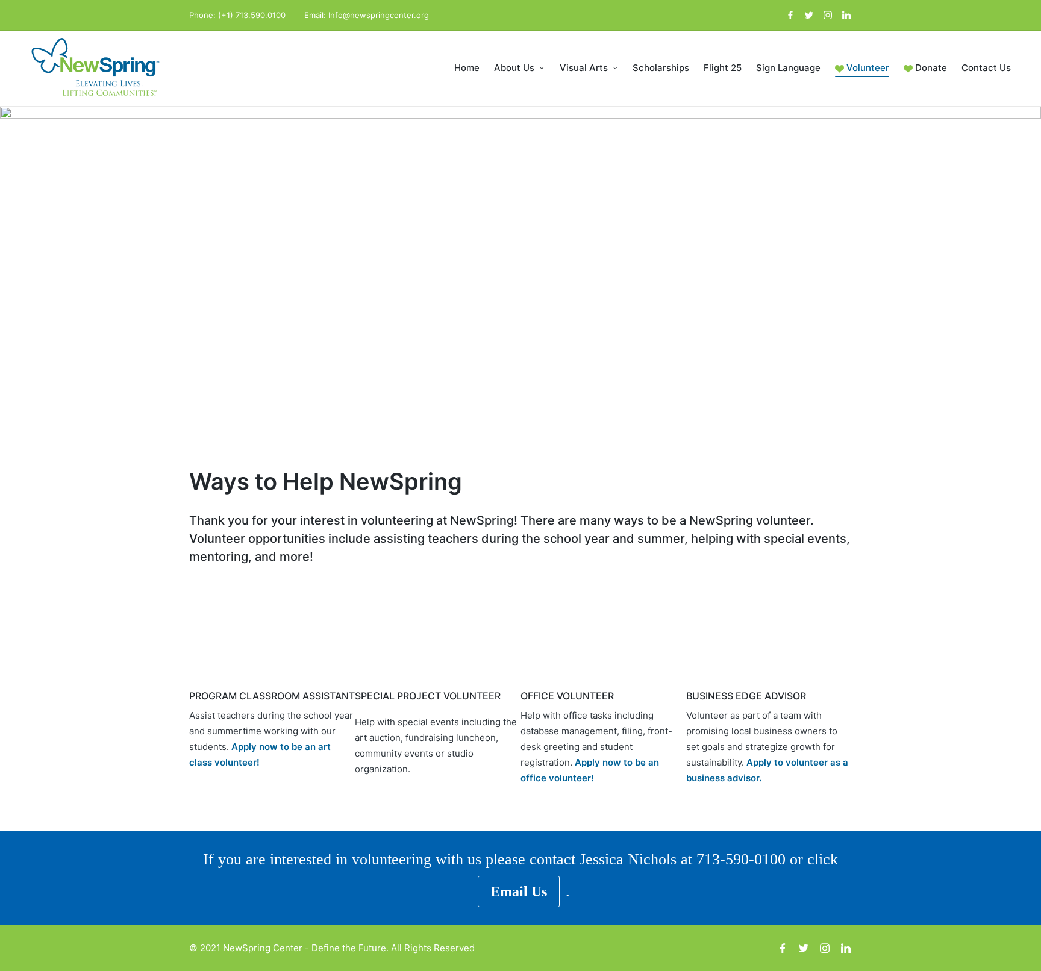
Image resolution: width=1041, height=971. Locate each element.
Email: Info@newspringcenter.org (366, 15)
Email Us (518, 891)
